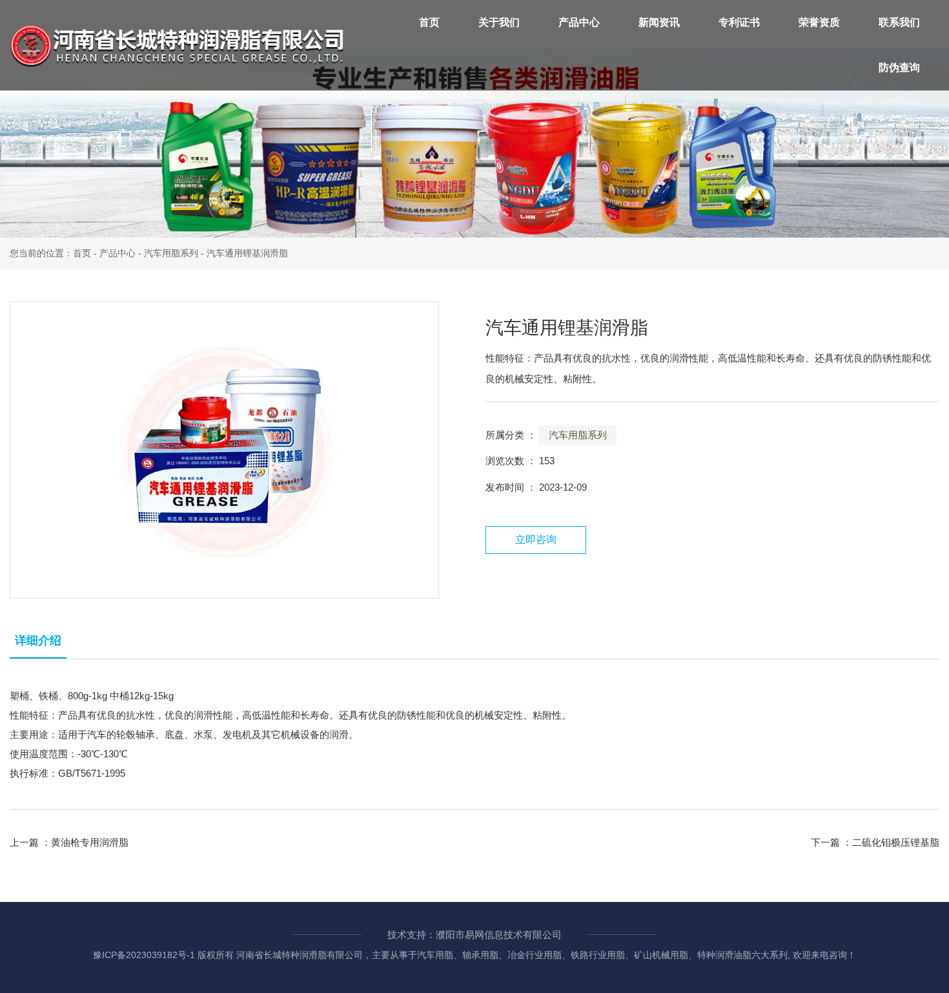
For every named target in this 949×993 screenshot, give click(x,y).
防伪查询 (899, 67)
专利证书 (739, 22)
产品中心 (579, 22)
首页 (429, 22)
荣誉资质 (819, 22)
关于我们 (499, 22)
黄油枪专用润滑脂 (89, 842)
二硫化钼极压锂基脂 (895, 842)
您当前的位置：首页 (52, 253)
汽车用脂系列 (171, 253)
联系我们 (899, 22)
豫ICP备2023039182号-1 (144, 955)
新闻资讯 (659, 22)
